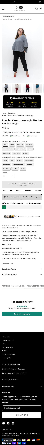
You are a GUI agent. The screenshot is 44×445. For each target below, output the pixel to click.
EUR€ (3, 430)
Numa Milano (11, 433)
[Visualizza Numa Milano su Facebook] (13, 423)
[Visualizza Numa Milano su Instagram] (3, 423)
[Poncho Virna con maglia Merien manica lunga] (6, 88)
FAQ (3, 344)
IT (10, 430)
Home (4, 16)
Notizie (4, 351)
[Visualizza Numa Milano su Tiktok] (8, 423)
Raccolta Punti (7, 347)
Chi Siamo (6, 337)
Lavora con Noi (7, 340)
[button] (36, 8)
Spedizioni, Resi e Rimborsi (10, 380)
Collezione (10, 16)
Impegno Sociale (8, 354)
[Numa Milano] (16, 8)
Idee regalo (6, 358)
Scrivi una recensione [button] (22, 314)
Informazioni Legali (8, 386)
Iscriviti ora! (22, 415)
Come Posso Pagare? (9, 269)
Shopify (18, 435)
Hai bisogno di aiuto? (9, 275)
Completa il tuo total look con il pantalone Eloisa (19, 259)
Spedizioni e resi (7, 264)
